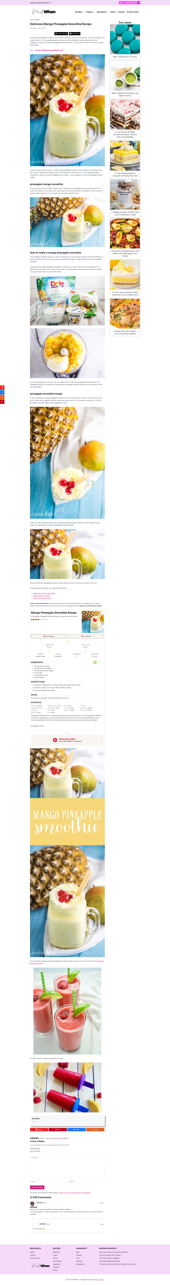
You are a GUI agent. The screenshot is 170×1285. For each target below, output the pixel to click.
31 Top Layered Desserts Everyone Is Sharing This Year (125, 174)
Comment (35, 1157)
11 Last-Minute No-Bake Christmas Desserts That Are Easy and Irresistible (125, 134)
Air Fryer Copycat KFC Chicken (110, 1255)
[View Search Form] (138, 2)
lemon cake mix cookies (41, 596)
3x (102, 662)
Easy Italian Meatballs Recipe (109, 1261)
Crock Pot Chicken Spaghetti (109, 1258)
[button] (32, 619)
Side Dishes (57, 1261)
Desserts (56, 1267)
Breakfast (56, 1252)
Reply (101, 1203)
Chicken (79, 1255)
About (113, 12)
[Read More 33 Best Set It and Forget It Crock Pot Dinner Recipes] (125, 314)
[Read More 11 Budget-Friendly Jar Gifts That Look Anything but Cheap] (125, 195)
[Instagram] (130, 2)
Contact (121, 12)
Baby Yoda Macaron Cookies (125, 57)
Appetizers (57, 1264)
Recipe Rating (35, 1149)
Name (33, 1181)
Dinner (55, 1258)
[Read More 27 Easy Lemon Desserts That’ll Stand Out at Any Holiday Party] (125, 275)
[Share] (2, 387)
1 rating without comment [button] (59, 1138)
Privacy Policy (133, 12)
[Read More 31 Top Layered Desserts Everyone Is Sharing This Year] (125, 156)
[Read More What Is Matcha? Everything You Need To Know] (125, 76)
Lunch (55, 1255)
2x (98, 662)
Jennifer (34, 28)
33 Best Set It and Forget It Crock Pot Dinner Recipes (125, 332)
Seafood (79, 1261)
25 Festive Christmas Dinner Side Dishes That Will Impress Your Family (125, 253)
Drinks (55, 1270)
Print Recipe (75, 33)
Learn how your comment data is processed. (74, 1193)
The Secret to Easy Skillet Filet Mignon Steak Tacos (117, 1264)
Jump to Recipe (62, 33)
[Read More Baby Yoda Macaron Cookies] (125, 39)
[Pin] (2, 402)
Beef (77, 1252)
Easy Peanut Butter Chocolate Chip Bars (113, 1252)
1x (95, 662)
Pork (77, 1258)
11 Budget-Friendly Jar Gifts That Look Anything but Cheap (125, 213)
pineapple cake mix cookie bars (44, 593)
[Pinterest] (120, 2)
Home (32, 19)
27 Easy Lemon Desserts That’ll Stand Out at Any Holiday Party (125, 293)
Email (71, 1181)
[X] (123, 2)
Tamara (39, 1203)
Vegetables (80, 1264)
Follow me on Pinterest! (39, 3)
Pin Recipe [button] (87, 636)
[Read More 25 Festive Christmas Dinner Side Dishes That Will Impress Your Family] (125, 233)
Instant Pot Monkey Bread (42, 598)
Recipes (37, 19)
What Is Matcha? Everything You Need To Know (125, 94)
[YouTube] (134, 2)
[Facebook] (127, 2)
